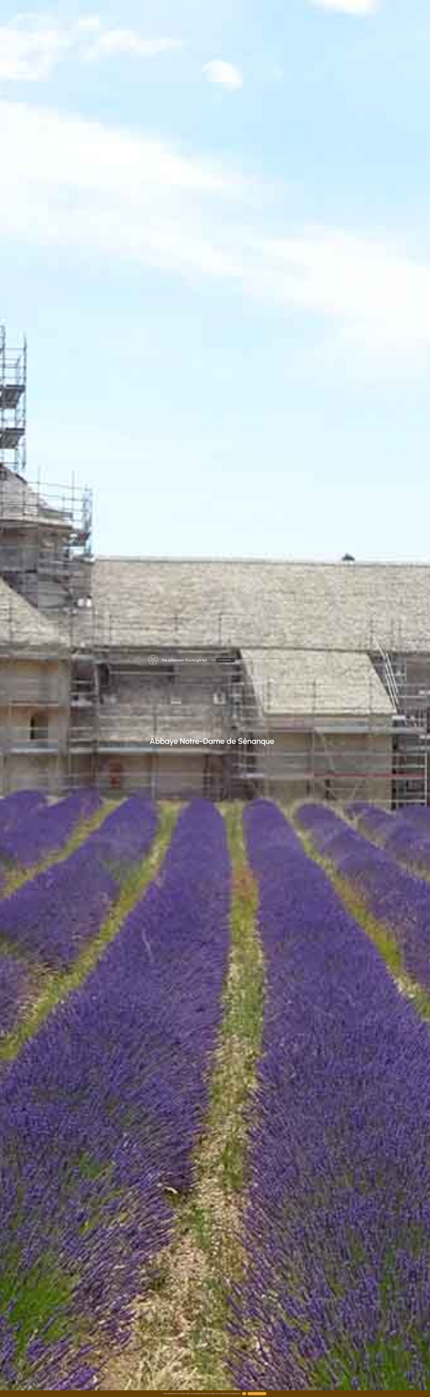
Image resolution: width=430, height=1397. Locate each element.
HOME (213, 660)
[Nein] (427, 1394)
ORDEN (259, 660)
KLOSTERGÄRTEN (224, 660)
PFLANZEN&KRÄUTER (243, 660)
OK (244, 1393)
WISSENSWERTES (273, 660)
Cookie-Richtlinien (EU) (256, 1393)
